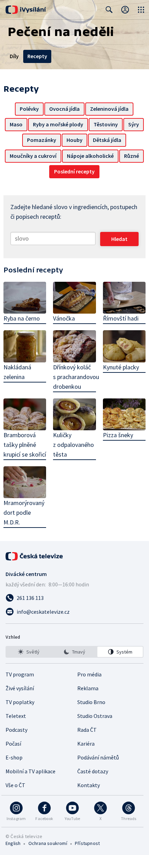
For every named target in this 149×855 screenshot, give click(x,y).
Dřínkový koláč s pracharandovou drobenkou (74, 376)
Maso (16, 124)
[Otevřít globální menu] (141, 9)
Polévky (29, 108)
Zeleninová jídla (109, 108)
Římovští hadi (121, 318)
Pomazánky (41, 139)
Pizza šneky (118, 435)
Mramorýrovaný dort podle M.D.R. (23, 512)
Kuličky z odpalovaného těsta (73, 444)
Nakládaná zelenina (17, 372)
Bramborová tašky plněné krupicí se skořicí (24, 444)
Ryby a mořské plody (58, 124)
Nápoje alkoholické (90, 155)
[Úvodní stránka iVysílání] (26, 10)
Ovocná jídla (64, 108)
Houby (74, 139)
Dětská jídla (107, 139)
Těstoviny (106, 124)
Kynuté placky (121, 367)
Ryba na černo (21, 318)
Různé (131, 155)
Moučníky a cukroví (33, 155)
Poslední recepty (74, 171)
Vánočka (64, 318)
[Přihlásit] (125, 9)
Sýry (133, 124)
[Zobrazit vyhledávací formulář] (109, 9)
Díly (14, 56)
